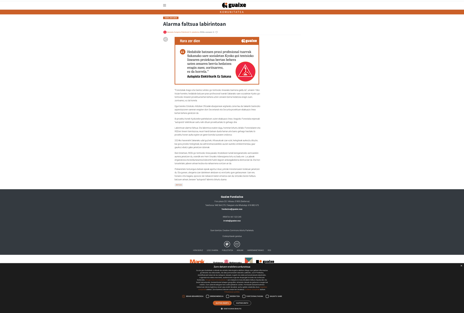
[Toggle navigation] (164, 5)
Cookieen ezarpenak (252, 289)
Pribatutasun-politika (232, 292)
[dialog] (232, 288)
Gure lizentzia (216, 230)
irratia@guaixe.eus (232, 221)
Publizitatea (227, 250)
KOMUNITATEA (232, 12)
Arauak (240, 250)
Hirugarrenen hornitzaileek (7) (216, 280)
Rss (269, 250)
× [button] (461, 266)
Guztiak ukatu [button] (242, 303)
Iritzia (179, 185)
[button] (232, 308)
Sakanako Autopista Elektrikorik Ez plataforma (183, 32)
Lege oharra (212, 250)
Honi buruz (198, 250)
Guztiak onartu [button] (222, 303)
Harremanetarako (255, 250)
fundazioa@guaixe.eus (232, 209)
